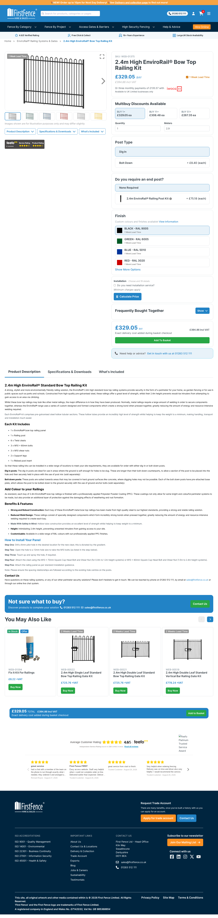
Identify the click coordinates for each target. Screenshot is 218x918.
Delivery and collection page (131, 2)
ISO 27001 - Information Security (33, 855)
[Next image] (103, 81)
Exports (74, 860)
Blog (72, 865)
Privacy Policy (150, 897)
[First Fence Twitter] (192, 856)
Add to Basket (196, 713)
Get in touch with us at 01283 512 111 (169, 353)
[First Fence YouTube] (198, 856)
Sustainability (77, 874)
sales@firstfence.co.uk (98, 607)
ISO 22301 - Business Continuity (33, 851)
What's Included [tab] (111, 372)
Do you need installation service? (135, 285)
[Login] (193, 14)
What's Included (90, 131)
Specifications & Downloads (55, 131)
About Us (75, 841)
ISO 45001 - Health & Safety (30, 860)
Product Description (18, 131)
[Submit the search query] (42, 13)
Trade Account (78, 855)
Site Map (168, 897)
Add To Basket (162, 340)
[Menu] (209, 13)
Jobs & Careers (79, 870)
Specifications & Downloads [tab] (70, 372)
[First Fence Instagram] (185, 856)
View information (168, 221)
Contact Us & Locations (83, 846)
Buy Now (15, 687)
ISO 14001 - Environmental (29, 846)
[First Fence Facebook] (172, 856)
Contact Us (200, 603)
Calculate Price (129, 296)
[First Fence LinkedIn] (178, 856)
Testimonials (77, 879)
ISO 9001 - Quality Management (33, 841)
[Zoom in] (102, 56)
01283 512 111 (179, 13)
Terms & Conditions (190, 897)
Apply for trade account (158, 818)
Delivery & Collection (82, 851)
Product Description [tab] (24, 372)
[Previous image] (201, 619)
